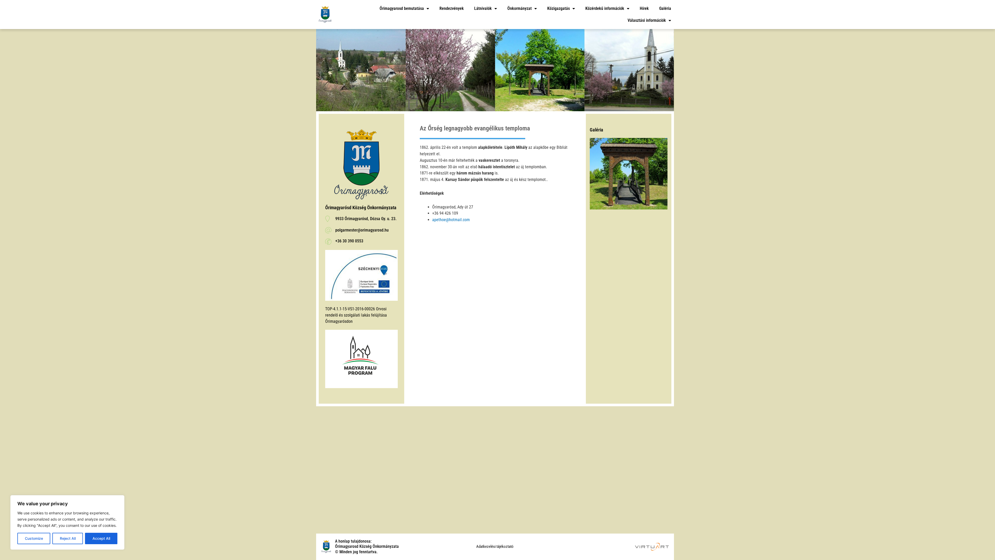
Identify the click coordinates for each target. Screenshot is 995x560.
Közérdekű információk (604, 8)
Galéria (665, 8)
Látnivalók (483, 8)
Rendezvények (451, 8)
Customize (34, 538)
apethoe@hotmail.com (451, 219)
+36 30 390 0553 (349, 241)
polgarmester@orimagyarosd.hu (362, 230)
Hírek (644, 8)
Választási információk (647, 20)
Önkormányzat (519, 8)
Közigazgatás (558, 8)
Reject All (68, 538)
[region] (67, 522)
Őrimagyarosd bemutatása (402, 8)
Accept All (101, 538)
